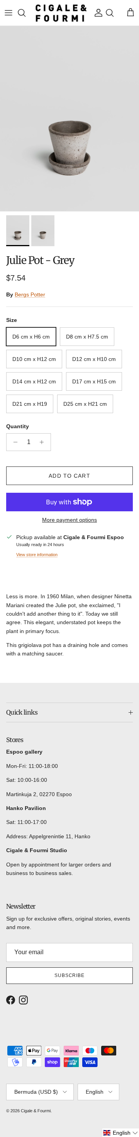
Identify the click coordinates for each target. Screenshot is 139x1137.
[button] (120, 1132)
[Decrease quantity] (13, 442)
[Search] (25, 12)
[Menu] (8, 12)
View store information (37, 554)
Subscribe (69, 975)
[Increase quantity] (44, 442)
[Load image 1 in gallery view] (69, 118)
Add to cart (69, 476)
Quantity (17, 426)
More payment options (69, 520)
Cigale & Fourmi (36, 1110)
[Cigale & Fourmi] (61, 13)
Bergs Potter (30, 294)
